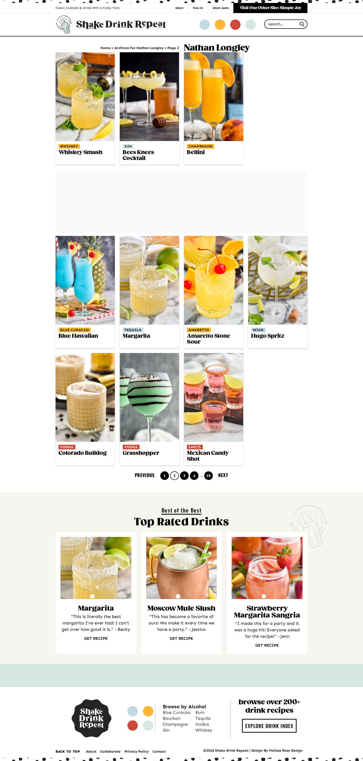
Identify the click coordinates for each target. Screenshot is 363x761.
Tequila (132, 330)
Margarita (136, 336)
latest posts (221, 8)
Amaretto (199, 330)
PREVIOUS (145, 475)
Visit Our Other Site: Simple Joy (270, 8)
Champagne (200, 146)
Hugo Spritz (267, 336)
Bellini (196, 152)
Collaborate (110, 751)
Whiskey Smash (80, 152)
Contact (159, 751)
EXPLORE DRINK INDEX (269, 725)
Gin (128, 146)
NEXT (223, 475)
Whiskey (69, 146)
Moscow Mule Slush (181, 608)
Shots (195, 447)
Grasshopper (141, 453)
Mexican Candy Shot (208, 456)
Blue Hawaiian (78, 336)
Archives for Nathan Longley (139, 48)
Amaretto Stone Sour (208, 339)
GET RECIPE (96, 638)
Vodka (67, 447)
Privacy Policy (136, 751)
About (91, 751)
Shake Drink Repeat (111, 24)
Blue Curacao (74, 330)
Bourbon (172, 718)
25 (209, 475)
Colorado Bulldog (83, 453)
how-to (198, 8)
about (179, 8)
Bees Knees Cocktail (138, 155)
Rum (199, 712)
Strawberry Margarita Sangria (267, 612)
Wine (258, 330)
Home (106, 48)
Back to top (68, 751)
